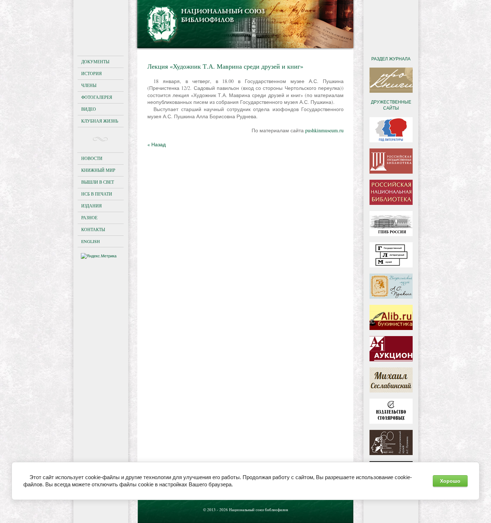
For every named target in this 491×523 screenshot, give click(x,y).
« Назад (156, 144)
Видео (88, 109)
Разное (89, 217)
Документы (95, 61)
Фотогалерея (96, 97)
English (90, 241)
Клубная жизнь (99, 121)
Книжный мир (98, 170)
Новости (91, 158)
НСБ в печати (96, 194)
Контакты (93, 229)
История (91, 73)
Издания (91, 205)
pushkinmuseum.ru (324, 130)
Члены (88, 85)
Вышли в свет (97, 182)
